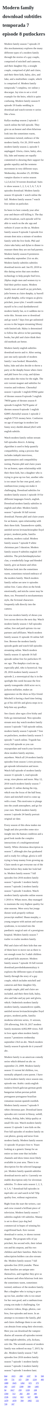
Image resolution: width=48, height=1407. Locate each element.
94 (5, 1390)
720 (5, 1404)
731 (12, 1379)
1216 (35, 1379)
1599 (21, 1387)
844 (5, 1376)
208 (21, 1376)
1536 (6, 1397)
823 (22, 1397)
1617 (12, 1390)
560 (42, 1376)
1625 (14, 1383)
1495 (37, 1387)
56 (36, 1376)
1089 (6, 1383)
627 (29, 1397)
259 (20, 1390)
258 (27, 1379)
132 (37, 1401)
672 (30, 1383)
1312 (14, 1397)
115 (20, 1379)
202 (21, 1394)
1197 (29, 1376)
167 (12, 1404)
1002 (30, 1401)
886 (36, 1397)
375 (37, 1383)
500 (29, 1387)
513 (13, 1394)
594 (22, 1401)
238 (35, 1390)
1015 (13, 1376)
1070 (14, 1401)
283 (28, 1394)
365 (5, 1387)
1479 (6, 1401)
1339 (28, 1390)
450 (5, 1379)
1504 (6, 1394)
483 (42, 1379)
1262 (22, 1383)
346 (35, 1394)
